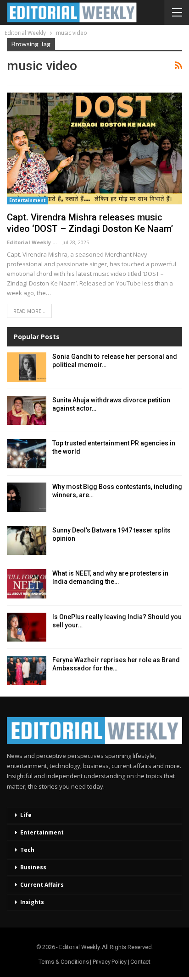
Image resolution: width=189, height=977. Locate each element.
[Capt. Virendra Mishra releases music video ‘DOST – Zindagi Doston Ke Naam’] (94, 148)
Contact (140, 961)
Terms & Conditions (64, 961)
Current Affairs (42, 885)
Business (33, 867)
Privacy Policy (110, 961)
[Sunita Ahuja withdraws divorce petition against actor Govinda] (26, 410)
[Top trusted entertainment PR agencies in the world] (26, 453)
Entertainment (27, 200)
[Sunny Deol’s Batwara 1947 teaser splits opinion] (26, 540)
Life (26, 815)
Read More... (29, 311)
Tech (27, 850)
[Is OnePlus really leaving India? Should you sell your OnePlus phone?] (26, 627)
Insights (32, 902)
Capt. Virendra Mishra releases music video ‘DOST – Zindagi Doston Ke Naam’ (90, 223)
